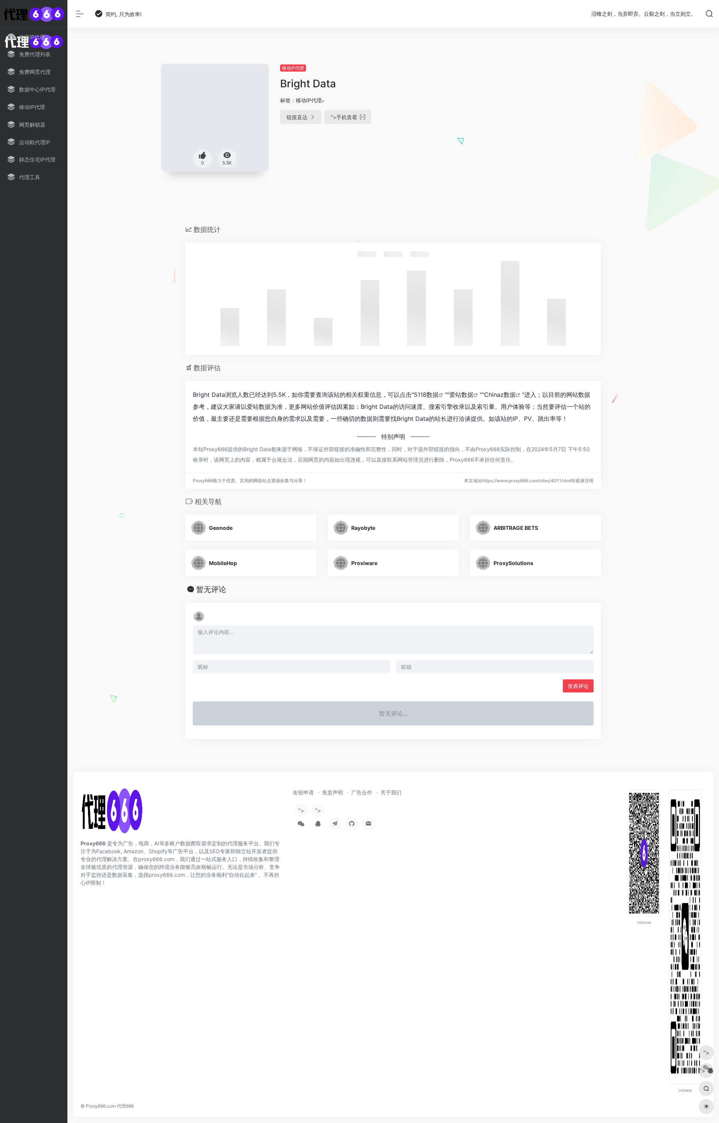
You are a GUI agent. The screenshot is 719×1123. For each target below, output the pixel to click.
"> (344, 117)
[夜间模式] (706, 1106)
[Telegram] (335, 823)
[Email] (368, 823)
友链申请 (303, 792)
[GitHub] (351, 823)
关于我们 (390, 792)
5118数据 (426, 394)
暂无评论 (211, 589)
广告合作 (361, 792)
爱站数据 (461, 394)
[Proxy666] (112, 813)
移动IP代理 (293, 68)
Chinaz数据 (500, 394)
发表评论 (578, 686)
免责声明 (332, 792)
